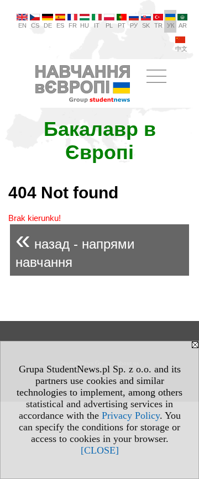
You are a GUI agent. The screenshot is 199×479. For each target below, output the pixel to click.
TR (158, 25)
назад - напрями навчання (74, 247)
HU (84, 25)
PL (109, 25)
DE (48, 25)
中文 (181, 48)
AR (183, 25)
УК (170, 25)
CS (35, 25)
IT (97, 25)
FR (73, 25)
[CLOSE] (100, 450)
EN (22, 25)
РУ (134, 25)
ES (60, 25)
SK (146, 25)
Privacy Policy (131, 415)
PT (121, 25)
